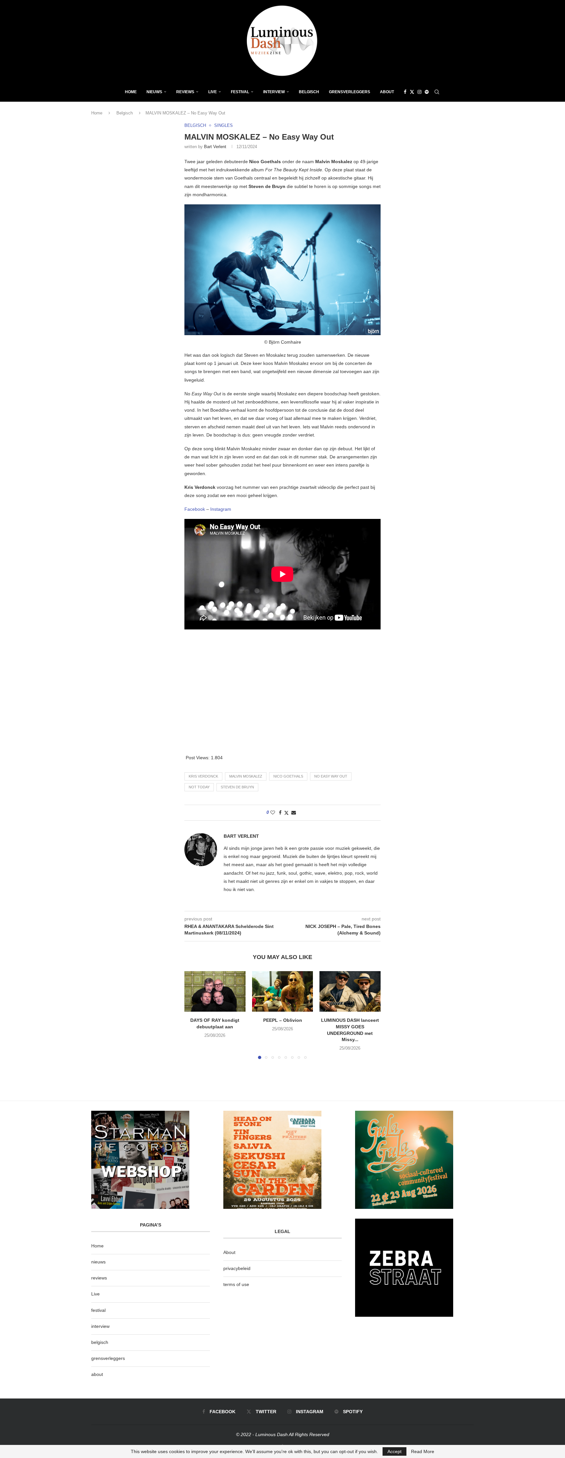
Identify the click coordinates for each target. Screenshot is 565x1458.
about (97, 1374)
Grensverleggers (349, 92)
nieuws (154, 92)
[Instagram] (419, 91)
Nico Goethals (288, 776)
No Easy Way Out (330, 776)
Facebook (194, 509)
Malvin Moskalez (245, 776)
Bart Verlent (215, 146)
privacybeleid (236, 1268)
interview (100, 1326)
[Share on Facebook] (280, 812)
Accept (394, 1451)
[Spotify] (427, 91)
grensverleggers (108, 1358)
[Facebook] (405, 91)
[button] (193, 1014)
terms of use (236, 1284)
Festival (240, 92)
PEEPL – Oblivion (282, 1020)
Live (212, 92)
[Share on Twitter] (286, 812)
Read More (422, 1451)
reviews (99, 1277)
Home (131, 92)
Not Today (199, 787)
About (387, 92)
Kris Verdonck (203, 776)
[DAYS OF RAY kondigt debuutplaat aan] (215, 991)
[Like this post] (272, 812)
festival (98, 1310)
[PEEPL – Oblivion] (282, 991)
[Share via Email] (293, 812)
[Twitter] (412, 91)
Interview (274, 92)
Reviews (185, 92)
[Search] (437, 91)
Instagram (220, 509)
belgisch (99, 1342)
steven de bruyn (237, 787)
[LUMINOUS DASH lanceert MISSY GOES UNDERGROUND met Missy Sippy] (350, 991)
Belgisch (309, 92)
